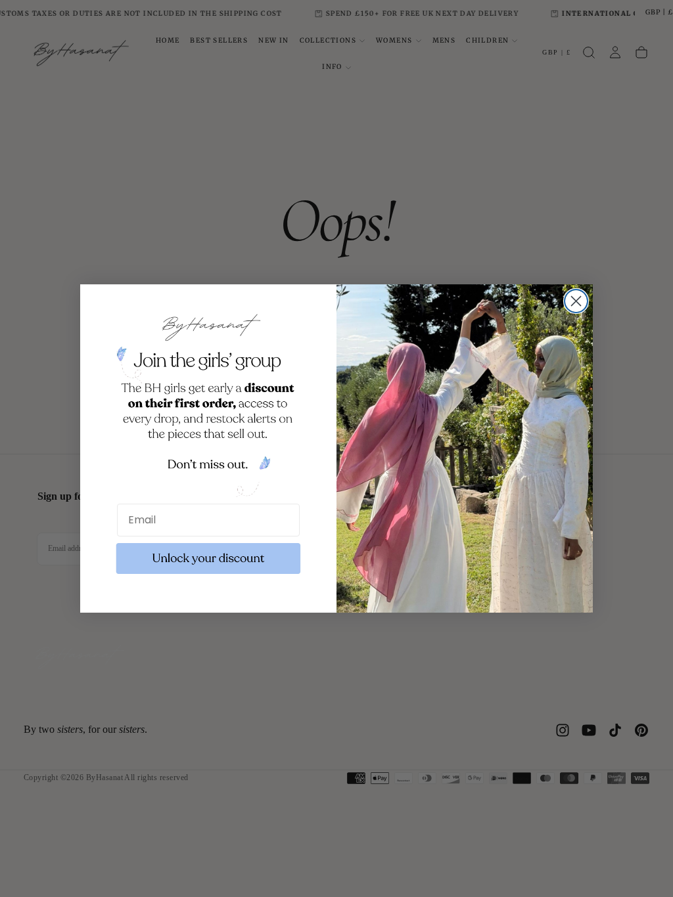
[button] (208, 558)
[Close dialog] (576, 301)
